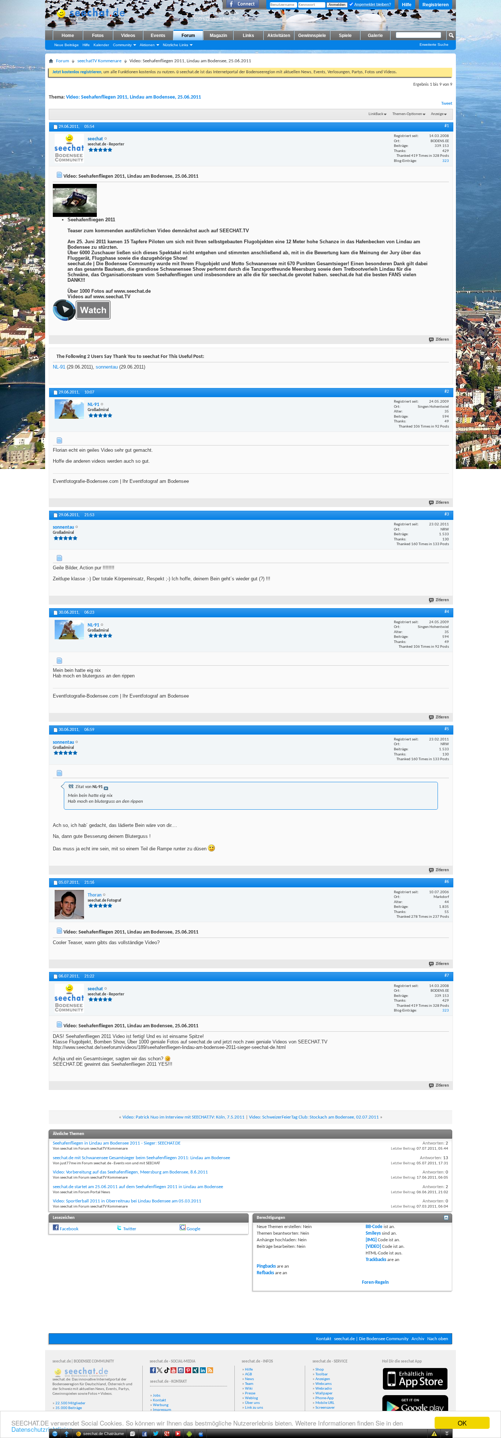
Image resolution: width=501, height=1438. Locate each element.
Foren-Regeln (375, 1282)
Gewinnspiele (312, 35)
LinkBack (376, 114)
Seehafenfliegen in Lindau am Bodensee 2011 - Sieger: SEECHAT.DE (116, 1143)
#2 (447, 391)
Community (122, 45)
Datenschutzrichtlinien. (42, 1429)
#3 (447, 514)
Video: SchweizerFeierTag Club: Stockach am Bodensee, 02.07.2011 (314, 1117)
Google (193, 1229)
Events (158, 35)
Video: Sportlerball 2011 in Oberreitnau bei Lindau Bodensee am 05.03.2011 (127, 1201)
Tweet (446, 103)
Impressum (162, 1410)
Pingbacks (266, 1266)
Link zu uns (254, 1408)
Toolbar (321, 1374)
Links (248, 35)
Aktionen (147, 45)
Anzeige (437, 114)
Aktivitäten (278, 35)
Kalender (101, 45)
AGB (248, 1374)
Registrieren (436, 4)
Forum (188, 35)
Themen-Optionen (407, 114)
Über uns (252, 1403)
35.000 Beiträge (68, 1408)
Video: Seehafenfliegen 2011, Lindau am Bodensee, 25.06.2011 (133, 97)
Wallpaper (324, 1393)
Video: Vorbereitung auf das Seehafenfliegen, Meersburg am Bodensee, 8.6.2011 (130, 1172)
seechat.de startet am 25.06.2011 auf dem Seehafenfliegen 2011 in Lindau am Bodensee (138, 1186)
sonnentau (107, 367)
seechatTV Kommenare (99, 61)
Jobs (156, 1396)
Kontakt (323, 1339)
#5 (447, 729)
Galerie (375, 35)
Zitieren (442, 340)
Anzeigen (322, 1379)
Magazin (218, 35)
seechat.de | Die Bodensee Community (371, 1339)
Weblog (251, 1398)
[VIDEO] (373, 1246)
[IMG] (371, 1240)
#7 (447, 975)
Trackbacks (376, 1259)
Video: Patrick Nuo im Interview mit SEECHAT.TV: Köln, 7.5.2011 (183, 1117)
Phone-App (324, 1398)
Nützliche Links (175, 45)
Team (249, 1384)
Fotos (98, 35)
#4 (447, 612)
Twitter (129, 1229)
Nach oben (437, 1339)
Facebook (69, 1229)
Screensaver (325, 1408)
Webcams (323, 1384)
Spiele (345, 35)
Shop (319, 1370)
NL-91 (59, 367)
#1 (447, 126)
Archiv (418, 1339)
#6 (447, 882)
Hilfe (407, 4)
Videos (128, 35)
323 (445, 161)
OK (462, 1422)
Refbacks (265, 1273)
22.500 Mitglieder (70, 1403)
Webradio (323, 1389)
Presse (250, 1393)
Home (68, 35)
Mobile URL (324, 1403)
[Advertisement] (250, 1311)
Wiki (249, 1389)
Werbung (160, 1405)
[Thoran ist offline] (69, 904)
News (249, 1379)
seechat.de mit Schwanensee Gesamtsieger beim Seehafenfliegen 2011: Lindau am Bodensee (141, 1158)
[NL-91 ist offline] (69, 409)
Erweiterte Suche (434, 44)
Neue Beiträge (66, 45)
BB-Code (374, 1226)
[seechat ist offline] (69, 148)
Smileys (373, 1233)
